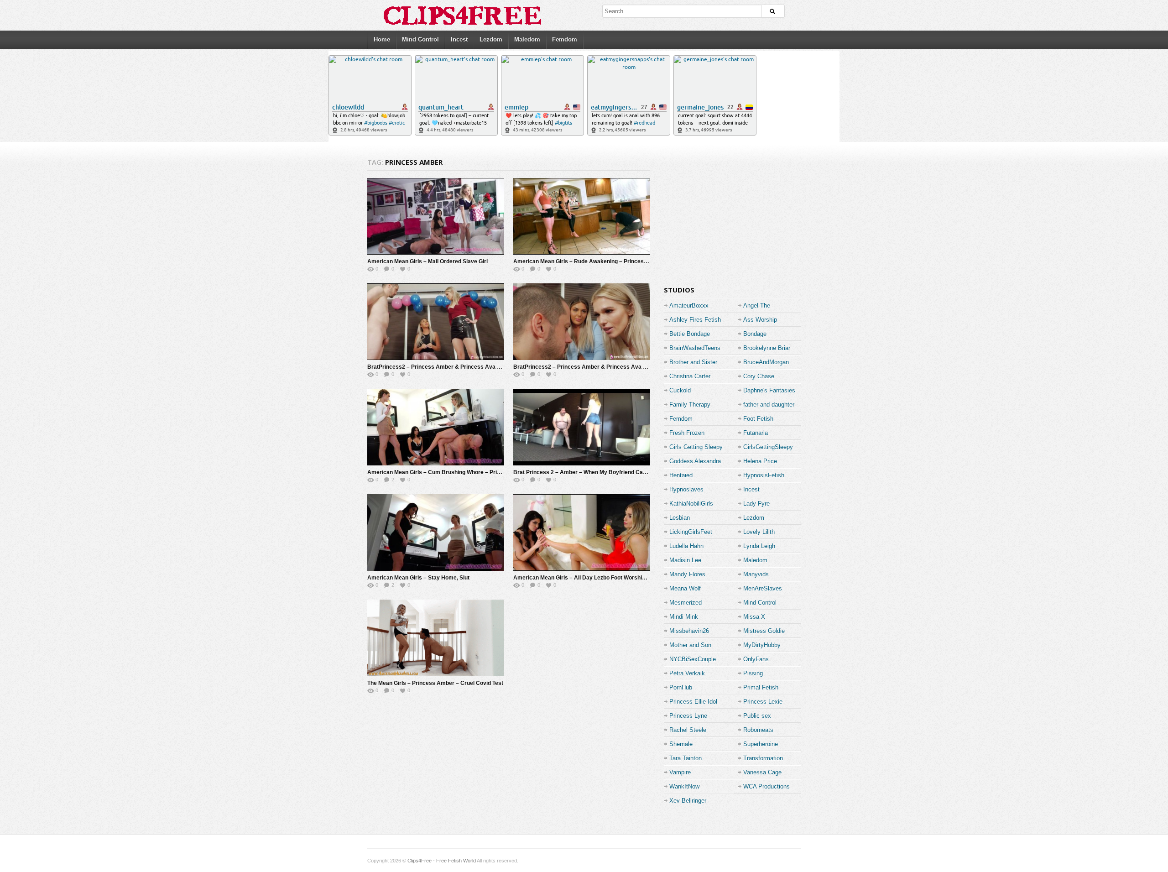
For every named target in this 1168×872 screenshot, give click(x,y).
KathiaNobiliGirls (691, 503)
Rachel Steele (687, 729)
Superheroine (760, 744)
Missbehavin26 (689, 630)
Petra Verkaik (687, 673)
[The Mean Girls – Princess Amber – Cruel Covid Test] (436, 638)
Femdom (564, 39)
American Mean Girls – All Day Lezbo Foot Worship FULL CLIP (593, 577)
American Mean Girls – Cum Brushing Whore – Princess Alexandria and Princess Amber (482, 472)
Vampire (680, 772)
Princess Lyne (688, 715)
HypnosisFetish (763, 475)
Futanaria (755, 432)
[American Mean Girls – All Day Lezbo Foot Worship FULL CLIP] (582, 532)
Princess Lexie (762, 701)
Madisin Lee (685, 560)
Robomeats (758, 729)
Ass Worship (760, 319)
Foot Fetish (758, 418)
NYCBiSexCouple (692, 659)
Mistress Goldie (764, 630)
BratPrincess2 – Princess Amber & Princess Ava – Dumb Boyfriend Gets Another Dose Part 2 (489, 367)
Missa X (754, 616)
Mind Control (420, 39)
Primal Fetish (760, 687)
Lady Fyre (756, 503)
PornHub (680, 687)
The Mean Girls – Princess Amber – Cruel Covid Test (435, 683)
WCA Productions (766, 786)
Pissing (753, 673)
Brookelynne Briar (766, 348)
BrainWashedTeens (694, 348)
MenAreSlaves (762, 588)
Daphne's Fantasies (769, 390)
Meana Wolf (685, 588)
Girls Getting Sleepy (696, 447)
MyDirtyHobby (762, 645)
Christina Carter (689, 376)
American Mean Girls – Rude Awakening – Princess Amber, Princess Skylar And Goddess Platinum (642, 261)
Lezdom (491, 39)
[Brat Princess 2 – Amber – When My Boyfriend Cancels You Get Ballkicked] (582, 427)
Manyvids (756, 574)
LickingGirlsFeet (690, 531)
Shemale (681, 744)
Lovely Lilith (759, 531)
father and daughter (768, 404)
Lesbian (679, 517)
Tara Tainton (685, 758)
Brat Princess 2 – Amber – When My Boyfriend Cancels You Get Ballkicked (610, 472)
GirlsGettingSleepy (768, 447)
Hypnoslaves (686, 489)
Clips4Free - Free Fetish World (441, 860)
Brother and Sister (693, 362)
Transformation (763, 758)
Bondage (754, 333)
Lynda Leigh (759, 546)
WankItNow (684, 786)
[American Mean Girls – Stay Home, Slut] (436, 532)
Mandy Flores (687, 574)
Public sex (757, 715)
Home (382, 39)
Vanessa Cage (762, 772)
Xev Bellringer (687, 800)
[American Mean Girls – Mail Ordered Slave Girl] (436, 216)
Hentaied (681, 475)
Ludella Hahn (686, 546)
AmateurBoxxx (689, 305)
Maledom (527, 39)
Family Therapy (689, 404)
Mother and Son (690, 645)
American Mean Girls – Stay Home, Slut (418, 577)
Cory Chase (758, 376)
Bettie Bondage (689, 333)
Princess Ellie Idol (693, 701)
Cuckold (680, 390)
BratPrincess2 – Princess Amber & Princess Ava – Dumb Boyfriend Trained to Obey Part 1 (631, 367)
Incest (459, 39)
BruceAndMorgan (766, 362)
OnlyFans (756, 659)
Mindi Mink (683, 616)
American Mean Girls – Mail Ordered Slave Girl (427, 261)
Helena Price (760, 461)
